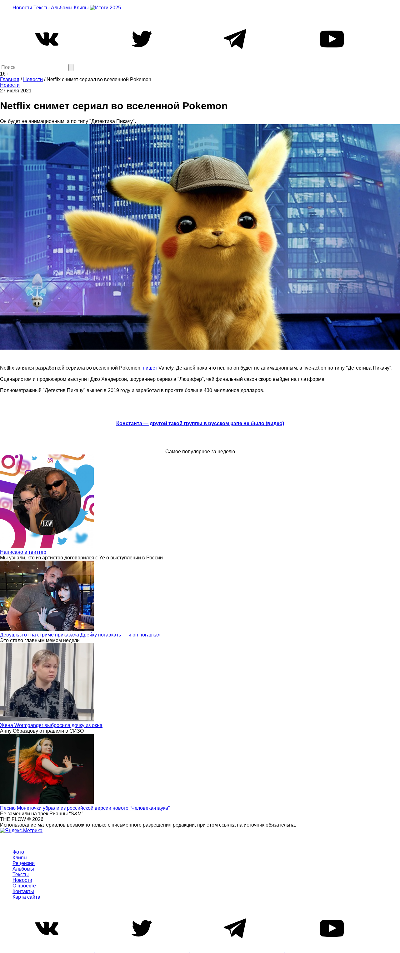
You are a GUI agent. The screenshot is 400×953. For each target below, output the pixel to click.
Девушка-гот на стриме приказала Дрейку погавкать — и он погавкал (80, 634)
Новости (22, 7)
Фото (18, 852)
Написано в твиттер (23, 552)
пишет (150, 368)
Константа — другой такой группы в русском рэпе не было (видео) (200, 423)
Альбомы (61, 7)
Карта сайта (26, 897)
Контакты (23, 891)
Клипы (81, 7)
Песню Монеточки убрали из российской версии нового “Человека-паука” (85, 808)
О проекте (24, 885)
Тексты (41, 7)
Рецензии (23, 863)
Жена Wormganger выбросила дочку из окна (51, 725)
